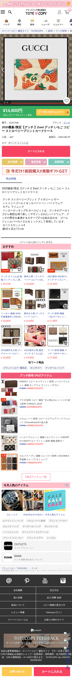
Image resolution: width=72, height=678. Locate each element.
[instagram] (63, 579)
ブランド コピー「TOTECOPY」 (15, 568)
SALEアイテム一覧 (36, 477)
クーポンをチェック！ (51, 112)
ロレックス (12, 515)
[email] (9, 579)
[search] (10, 12)
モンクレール (51, 526)
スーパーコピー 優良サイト (36, 651)
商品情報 (11, 179)
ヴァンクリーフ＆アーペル (35, 532)
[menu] (3, 12)
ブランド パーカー (58, 521)
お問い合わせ (17, 671)
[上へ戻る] (67, 635)
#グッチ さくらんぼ (18, 143)
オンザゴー (36, 368)
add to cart (19, 269)
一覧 (66, 485)
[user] (36, 1)
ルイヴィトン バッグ (13, 521)
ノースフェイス (10, 532)
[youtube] (45, 579)
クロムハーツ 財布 (36, 521)
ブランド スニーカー (13, 538)
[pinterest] (27, 579)
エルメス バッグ (11, 526)
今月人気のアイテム (55, 515)
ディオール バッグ (54, 368)
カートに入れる (36, 151)
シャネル (51, 538)
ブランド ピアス (35, 538)
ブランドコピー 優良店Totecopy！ (36, 12)
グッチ (67, 123)
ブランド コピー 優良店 (15, 368)
